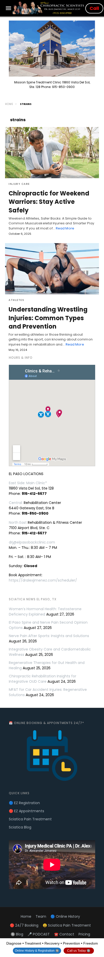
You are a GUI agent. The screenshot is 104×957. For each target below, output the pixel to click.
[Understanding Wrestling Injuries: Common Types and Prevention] (52, 268)
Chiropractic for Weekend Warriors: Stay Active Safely (49, 201)
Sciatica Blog (20, 827)
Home (9, 104)
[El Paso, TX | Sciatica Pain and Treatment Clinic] (48, 8)
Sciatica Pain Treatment (30, 819)
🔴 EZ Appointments (26, 811)
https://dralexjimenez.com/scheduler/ (43, 580)
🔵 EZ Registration (24, 802)
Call (94, 8)
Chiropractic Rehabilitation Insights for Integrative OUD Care (42, 679)
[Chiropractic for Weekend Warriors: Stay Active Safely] (52, 152)
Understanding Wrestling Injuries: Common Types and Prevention (48, 318)
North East (18, 522)
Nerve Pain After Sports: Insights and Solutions (49, 635)
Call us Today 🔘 (78, 950)
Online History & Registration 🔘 (37, 950)
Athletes (16, 300)
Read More (65, 228)
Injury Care (19, 184)
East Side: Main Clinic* (28, 482)
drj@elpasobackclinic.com (32, 542)
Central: (16, 502)
